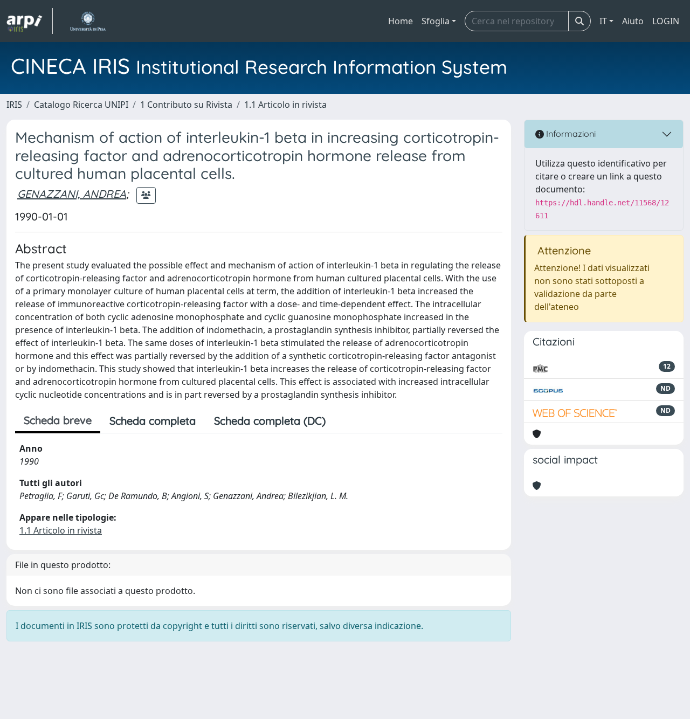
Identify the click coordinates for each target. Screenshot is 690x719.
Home (400, 21)
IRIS (14, 104)
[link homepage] (29, 21)
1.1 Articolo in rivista (285, 104)
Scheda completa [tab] (152, 420)
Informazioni (570, 133)
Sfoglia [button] (436, 21)
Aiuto (633, 21)
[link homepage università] (87, 21)
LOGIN (665, 21)
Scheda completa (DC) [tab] (270, 420)
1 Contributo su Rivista (186, 104)
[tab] (344, 421)
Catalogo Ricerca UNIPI (81, 104)
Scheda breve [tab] (58, 420)
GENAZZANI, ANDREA (71, 194)
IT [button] (603, 21)
